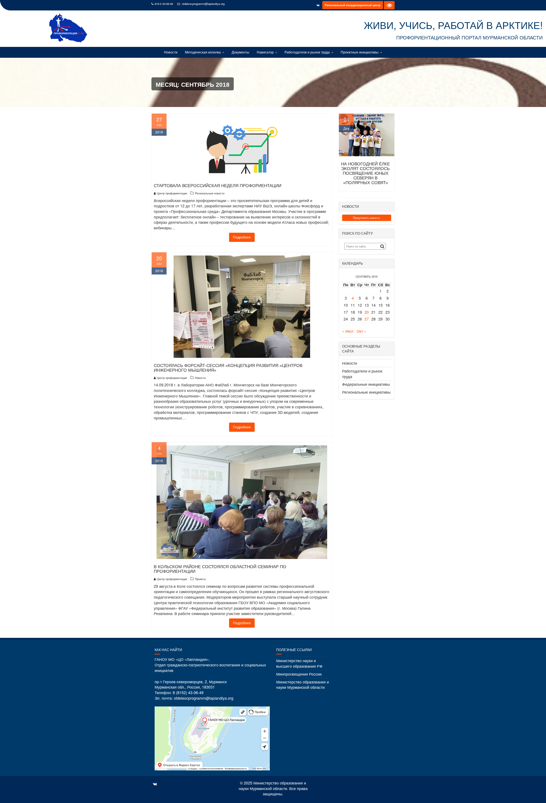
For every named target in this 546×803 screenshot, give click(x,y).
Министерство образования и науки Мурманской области (302, 684)
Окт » (361, 331)
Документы (240, 52)
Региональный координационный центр (352, 5)
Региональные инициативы (366, 392)
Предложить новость (366, 218)
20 (366, 312)
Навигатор (265, 52)
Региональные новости (209, 193)
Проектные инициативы (360, 52)
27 (366, 319)
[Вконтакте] (318, 5)
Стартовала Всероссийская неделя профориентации (217, 185)
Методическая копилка (203, 52)
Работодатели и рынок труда (307, 52)
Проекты (200, 579)
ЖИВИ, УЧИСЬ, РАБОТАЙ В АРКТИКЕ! (453, 25)
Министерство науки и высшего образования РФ (299, 663)
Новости (170, 52)
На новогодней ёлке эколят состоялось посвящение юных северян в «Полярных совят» (365, 173)
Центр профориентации (172, 193)
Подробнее (242, 237)
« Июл (347, 331)
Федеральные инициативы (366, 384)
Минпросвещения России (299, 674)
